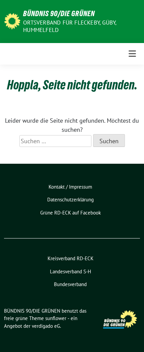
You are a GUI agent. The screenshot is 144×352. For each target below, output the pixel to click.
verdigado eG (46, 326)
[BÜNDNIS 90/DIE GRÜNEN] (12, 21)
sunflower (55, 318)
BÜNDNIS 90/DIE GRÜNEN (59, 13)
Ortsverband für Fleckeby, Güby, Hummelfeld (69, 26)
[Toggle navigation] (132, 53)
